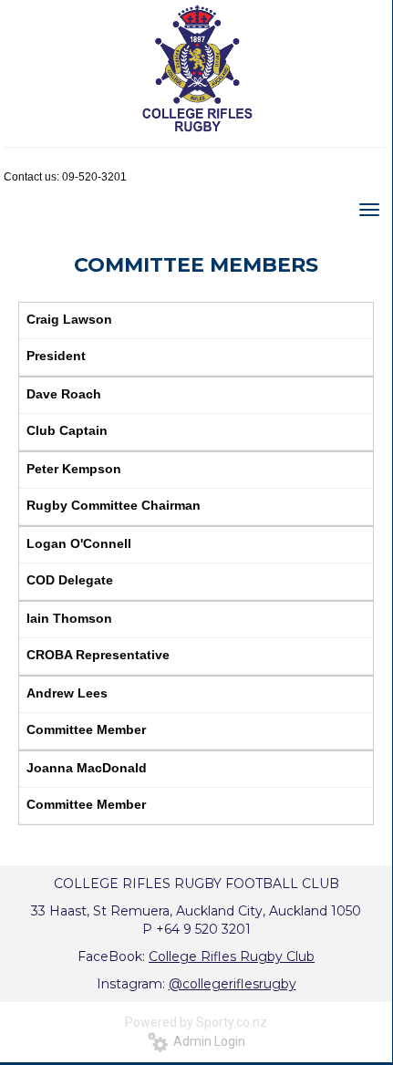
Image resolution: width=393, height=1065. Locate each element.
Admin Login (206, 1041)
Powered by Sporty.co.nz (196, 1022)
